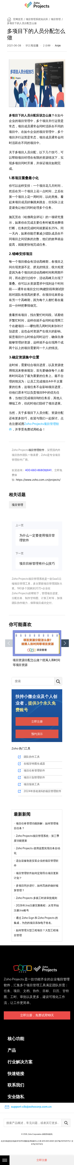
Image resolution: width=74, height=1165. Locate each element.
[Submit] (65, 1123)
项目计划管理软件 (34, 777)
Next (65, 643)
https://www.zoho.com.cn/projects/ (38, 479)
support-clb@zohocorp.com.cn (31, 1106)
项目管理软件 (36, 449)
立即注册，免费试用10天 (37, 1015)
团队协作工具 (32, 756)
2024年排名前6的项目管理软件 (42, 791)
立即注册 (37, 721)
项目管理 (56, 19)
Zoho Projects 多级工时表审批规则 (36, 898)
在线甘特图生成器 (34, 763)
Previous (9, 643)
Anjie (58, 45)
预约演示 (37, 734)
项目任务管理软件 (34, 770)
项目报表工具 (32, 784)
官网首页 (18, 19)
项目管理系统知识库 (37, 19)
